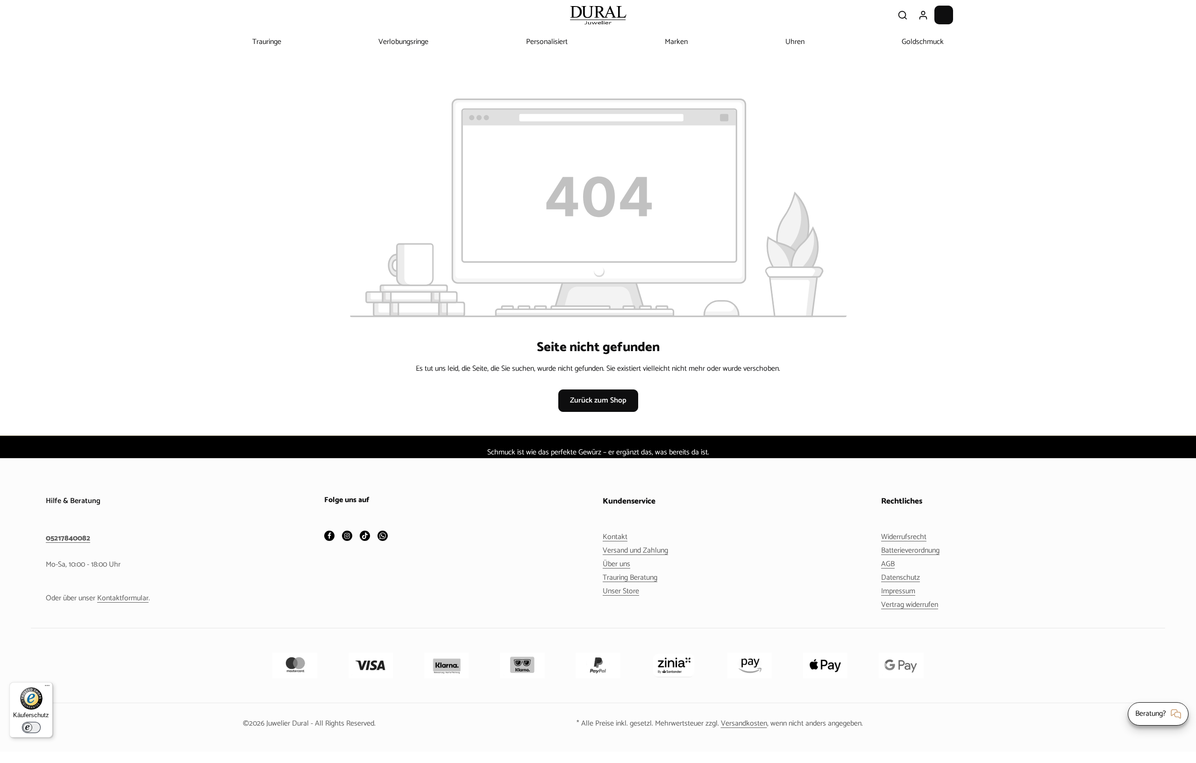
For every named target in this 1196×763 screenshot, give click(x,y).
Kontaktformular (123, 598)
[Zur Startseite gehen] (597, 15)
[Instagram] (347, 537)
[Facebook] (329, 537)
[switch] (31, 727)
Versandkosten (744, 723)
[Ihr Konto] (923, 15)
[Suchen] (902, 15)
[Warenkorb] (943, 15)
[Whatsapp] (382, 537)
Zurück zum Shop (598, 400)
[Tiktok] (365, 537)
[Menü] (47, 687)
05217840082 (68, 538)
